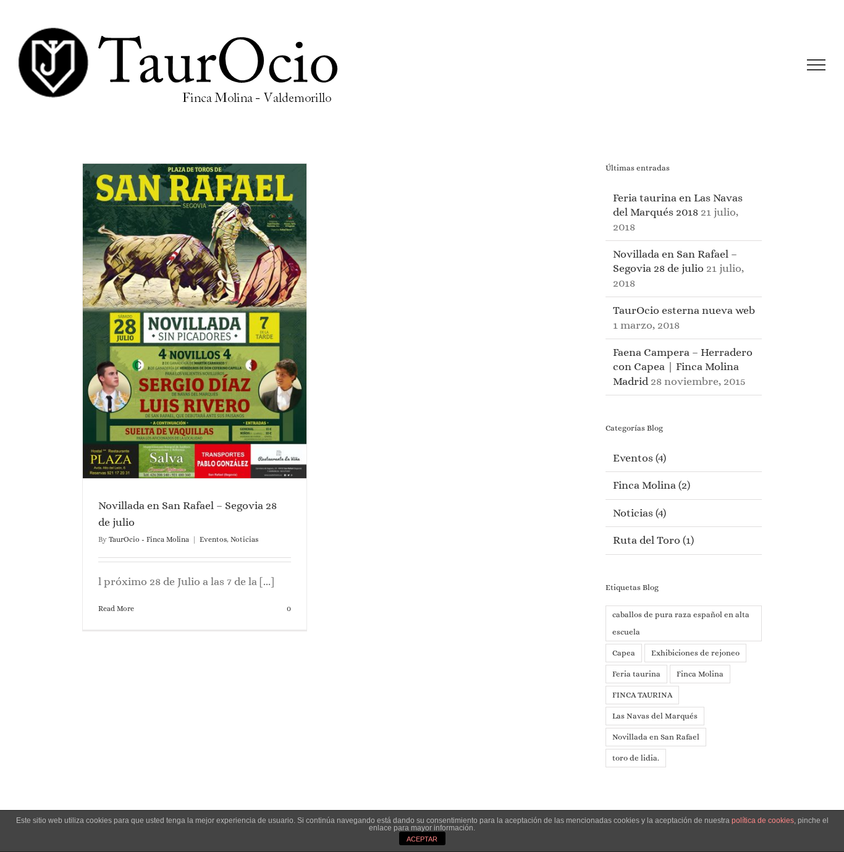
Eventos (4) (639, 458)
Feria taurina (636, 673)
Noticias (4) (639, 513)
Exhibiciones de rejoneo (695, 652)
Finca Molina (700, 673)
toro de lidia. (635, 757)
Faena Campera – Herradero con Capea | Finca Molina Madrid (683, 366)
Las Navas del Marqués (655, 715)
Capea (623, 652)
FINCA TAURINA (642, 694)
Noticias (244, 539)
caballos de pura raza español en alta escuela (680, 623)
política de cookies (763, 820)
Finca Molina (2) (651, 485)
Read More (116, 608)
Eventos (213, 539)
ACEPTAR (422, 839)
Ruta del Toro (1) (653, 540)
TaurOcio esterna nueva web (684, 310)
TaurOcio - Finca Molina (149, 539)
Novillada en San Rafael (655, 736)
